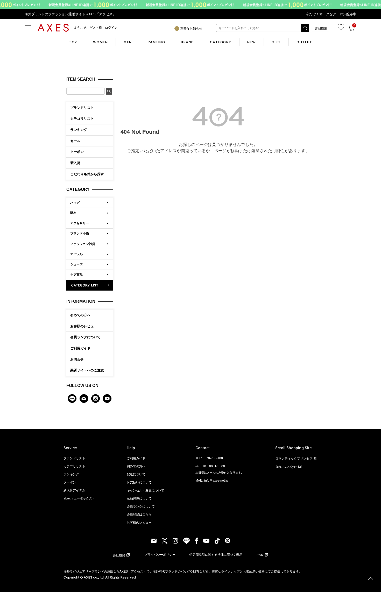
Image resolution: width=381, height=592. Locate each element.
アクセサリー (79, 223)
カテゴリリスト (74, 466)
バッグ (75, 203)
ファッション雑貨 (82, 244)
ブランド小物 (79, 233)
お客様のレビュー (83, 326)
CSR (260, 555)
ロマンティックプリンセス (294, 458)
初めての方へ (80, 315)
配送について (136, 474)
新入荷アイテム (74, 490)
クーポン (70, 482)
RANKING (156, 42)
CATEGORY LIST (89, 285)
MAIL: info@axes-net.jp (211, 480)
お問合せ (77, 359)
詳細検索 (321, 28)
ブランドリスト (74, 458)
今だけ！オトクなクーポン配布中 (331, 14)
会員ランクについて (85, 337)
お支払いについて (139, 482)
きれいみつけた (286, 467)
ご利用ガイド (80, 348)
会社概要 (119, 555)
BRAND (187, 42)
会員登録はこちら (139, 514)
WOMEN (100, 42)
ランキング (71, 474)
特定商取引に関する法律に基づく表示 (215, 554)
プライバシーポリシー (159, 554)
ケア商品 (76, 275)
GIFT (276, 42)
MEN (128, 42)
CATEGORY (220, 42)
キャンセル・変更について (145, 490)
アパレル (76, 254)
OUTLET (304, 42)
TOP (73, 42)
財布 (73, 213)
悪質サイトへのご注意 (87, 370)
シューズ (76, 264)
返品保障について (139, 498)
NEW (251, 42)
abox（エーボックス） (79, 498)
